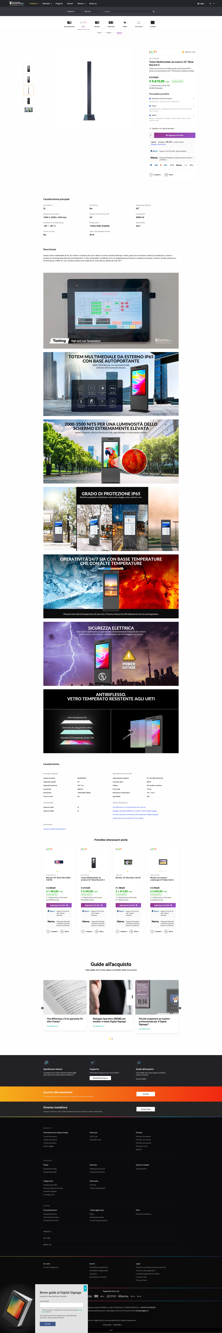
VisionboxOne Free (97, 1169)
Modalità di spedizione (99, 1267)
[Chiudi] (85, 1288)
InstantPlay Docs (50, 1214)
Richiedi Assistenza (100, 1078)
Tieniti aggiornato (97, 1210)
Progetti (59, 3)
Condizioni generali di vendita (147, 1274)
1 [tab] (110, 1039)
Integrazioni (48, 1181)
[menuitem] (201, 3)
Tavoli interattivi (49, 1143)
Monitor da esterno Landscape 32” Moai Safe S (162, 879)
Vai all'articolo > (53, 1026)
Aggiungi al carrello (175, 135)
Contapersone (49, 1194)
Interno (109, 33)
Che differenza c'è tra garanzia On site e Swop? (129, 807)
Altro (138, 1210)
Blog (91, 1214)
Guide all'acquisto (97, 1217)
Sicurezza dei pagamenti (145, 1270)
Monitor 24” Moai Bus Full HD (128, 878)
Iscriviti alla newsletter (99, 1220)
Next (180, 1008)
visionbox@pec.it (141, 1311)
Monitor (139, 1132)
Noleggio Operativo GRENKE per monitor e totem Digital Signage (135, 811)
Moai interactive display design (55, 1132)
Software (93, 1165)
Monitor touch (141, 1146)
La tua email (44, 1301)
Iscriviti (146, 1094)
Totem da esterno (50, 1140)
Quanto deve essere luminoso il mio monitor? (128, 818)
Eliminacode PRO (50, 1185)
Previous (42, 1008)
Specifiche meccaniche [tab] (122, 774)
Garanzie (93, 1274)
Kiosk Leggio (48, 1146)
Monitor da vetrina (143, 1140)
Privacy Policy (141, 1280)
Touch (99, 33)
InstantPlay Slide (50, 1169)
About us (93, 3)
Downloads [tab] (47, 824)
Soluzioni (46, 3)
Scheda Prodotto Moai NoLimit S (54, 829)
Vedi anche (94, 1181)
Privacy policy (107, 1325)
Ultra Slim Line (95, 1140)
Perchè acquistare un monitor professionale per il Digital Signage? (136, 814)
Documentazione (50, 1210)
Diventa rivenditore (143, 1214)
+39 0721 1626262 (148, 1307)
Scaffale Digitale (50, 1191)
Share (171, 175)
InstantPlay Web (50, 1172)
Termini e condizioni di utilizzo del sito (151, 1267)
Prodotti (33, 3)
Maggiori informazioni (158, 144)
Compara (157, 175)
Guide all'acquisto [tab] (120, 803)
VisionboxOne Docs (51, 1217)
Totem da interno (50, 1136)
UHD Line (93, 1136)
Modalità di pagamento (99, 1270)
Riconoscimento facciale (53, 1188)
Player (45, 1165)
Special (139, 1149)
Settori (70, 3)
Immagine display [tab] (50, 774)
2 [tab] (112, 1039)
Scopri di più (145, 1109)
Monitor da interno (143, 1136)
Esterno (119, 33)
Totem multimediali (97, 1188)
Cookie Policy (141, 1277)
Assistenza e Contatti (98, 1277)
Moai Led (93, 1132)
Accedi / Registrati (50, 1267)
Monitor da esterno (143, 1143)
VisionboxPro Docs (51, 1220)
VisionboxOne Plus (97, 1172)
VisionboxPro (141, 1169)
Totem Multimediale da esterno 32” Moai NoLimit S (93, 879)
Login (202, 3)
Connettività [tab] (48, 803)
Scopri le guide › (141, 1079)
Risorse (80, 3)
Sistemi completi (142, 1165)
